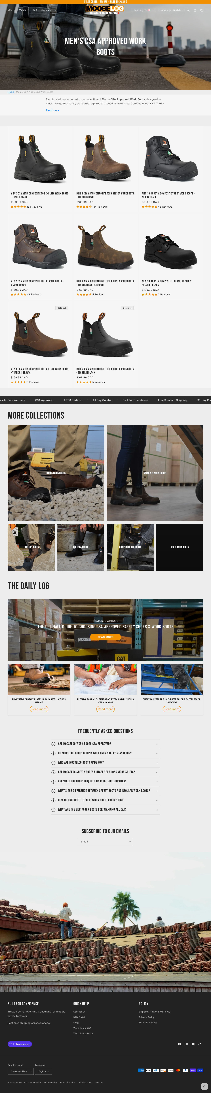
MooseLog (20, 1082)
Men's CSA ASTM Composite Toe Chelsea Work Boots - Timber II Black (105, 370)
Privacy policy (50, 1082)
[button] (11, 10)
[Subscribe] (129, 841)
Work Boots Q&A (82, 1028)
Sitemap (99, 1082)
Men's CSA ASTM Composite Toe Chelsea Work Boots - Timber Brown (105, 195)
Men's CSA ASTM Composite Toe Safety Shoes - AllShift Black (167, 283)
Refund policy (34, 1082)
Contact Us (79, 1011)
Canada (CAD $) (19, 1071)
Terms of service (67, 1082)
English (42, 1071)
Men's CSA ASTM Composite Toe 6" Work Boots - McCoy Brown (37, 283)
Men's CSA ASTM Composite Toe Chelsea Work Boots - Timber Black (39, 195)
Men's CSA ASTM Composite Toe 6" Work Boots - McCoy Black (168, 195)
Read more (52, 110)
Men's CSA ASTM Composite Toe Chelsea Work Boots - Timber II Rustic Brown (105, 283)
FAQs (76, 1022)
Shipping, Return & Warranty (154, 1011)
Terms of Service (148, 1022)
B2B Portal (79, 1017)
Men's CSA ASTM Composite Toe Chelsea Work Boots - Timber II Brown (39, 370)
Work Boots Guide (83, 1033)
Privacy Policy (146, 1017)
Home (11, 92)
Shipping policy (85, 1082)
